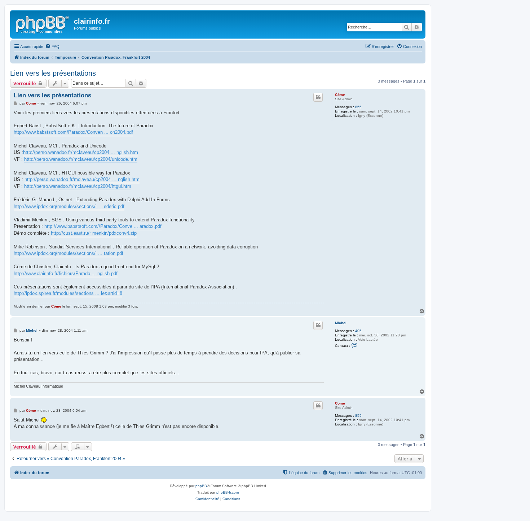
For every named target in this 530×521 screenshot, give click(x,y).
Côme (340, 95)
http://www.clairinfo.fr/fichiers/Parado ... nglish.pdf (66, 273)
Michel (340, 323)
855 (358, 107)
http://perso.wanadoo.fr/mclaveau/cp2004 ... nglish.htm (80, 152)
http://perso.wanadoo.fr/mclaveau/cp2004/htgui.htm (77, 186)
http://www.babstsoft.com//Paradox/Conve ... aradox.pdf (103, 226)
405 (358, 331)
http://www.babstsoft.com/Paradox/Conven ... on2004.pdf (73, 132)
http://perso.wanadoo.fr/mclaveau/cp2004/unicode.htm (80, 159)
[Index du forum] (43, 23)
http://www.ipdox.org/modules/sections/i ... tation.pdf (68, 253)
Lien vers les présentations (53, 73)
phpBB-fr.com (227, 492)
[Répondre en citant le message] (318, 97)
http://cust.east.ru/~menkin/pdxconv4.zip (94, 233)
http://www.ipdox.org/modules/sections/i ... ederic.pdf (69, 206)
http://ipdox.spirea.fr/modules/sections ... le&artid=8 (68, 293)
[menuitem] (52, 46)
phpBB (201, 486)
